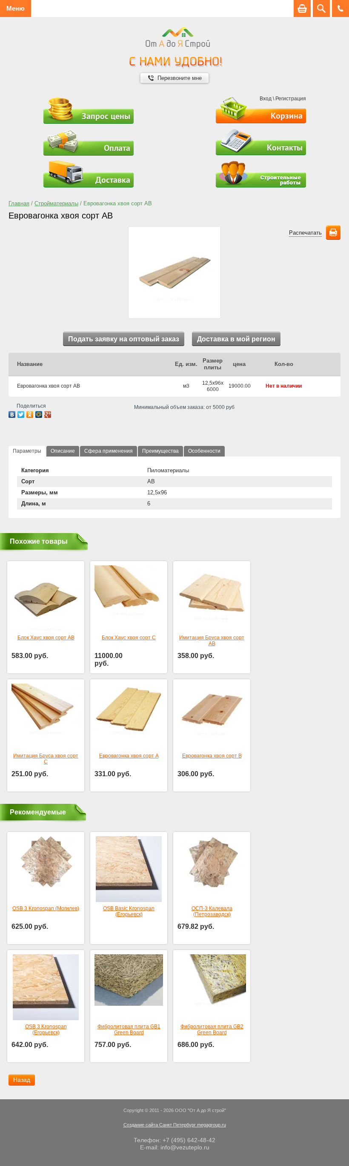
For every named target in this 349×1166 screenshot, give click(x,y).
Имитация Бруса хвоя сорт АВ (211, 641)
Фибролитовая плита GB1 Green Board (128, 1029)
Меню (15, 8)
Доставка (112, 179)
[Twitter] (21, 414)
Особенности (204, 451)
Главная (19, 203)
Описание (63, 451)
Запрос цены (106, 116)
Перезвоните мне (179, 78)
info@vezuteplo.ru (184, 1147)
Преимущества (160, 451)
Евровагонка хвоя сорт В (212, 756)
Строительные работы (261, 174)
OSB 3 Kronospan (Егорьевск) (46, 1029)
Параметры (27, 451)
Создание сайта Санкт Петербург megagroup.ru (174, 1124)
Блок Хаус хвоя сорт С (129, 638)
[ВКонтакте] (12, 414)
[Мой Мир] (38, 414)
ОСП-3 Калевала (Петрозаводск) (212, 911)
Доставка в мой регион (236, 339)
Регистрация (290, 99)
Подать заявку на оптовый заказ (123, 339)
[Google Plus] (47, 414)
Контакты (285, 147)
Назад (21, 1079)
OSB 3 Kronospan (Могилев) (45, 908)
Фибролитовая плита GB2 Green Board (211, 1029)
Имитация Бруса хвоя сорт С (45, 759)
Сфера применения (108, 451)
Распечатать (305, 233)
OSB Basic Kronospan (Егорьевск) (128, 911)
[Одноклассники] (30, 414)
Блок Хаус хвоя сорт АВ (45, 638)
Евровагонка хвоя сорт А (129, 756)
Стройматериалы (56, 203)
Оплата (117, 147)
